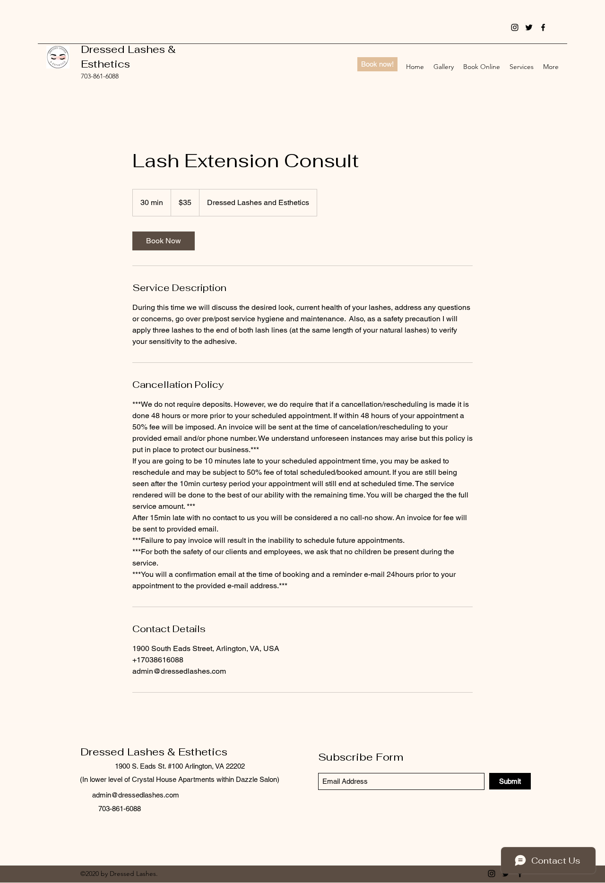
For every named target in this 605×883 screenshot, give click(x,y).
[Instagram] (514, 27)
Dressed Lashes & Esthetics (153, 751)
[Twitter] (529, 27)
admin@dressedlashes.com (135, 795)
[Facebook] (543, 27)
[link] (163, 240)
